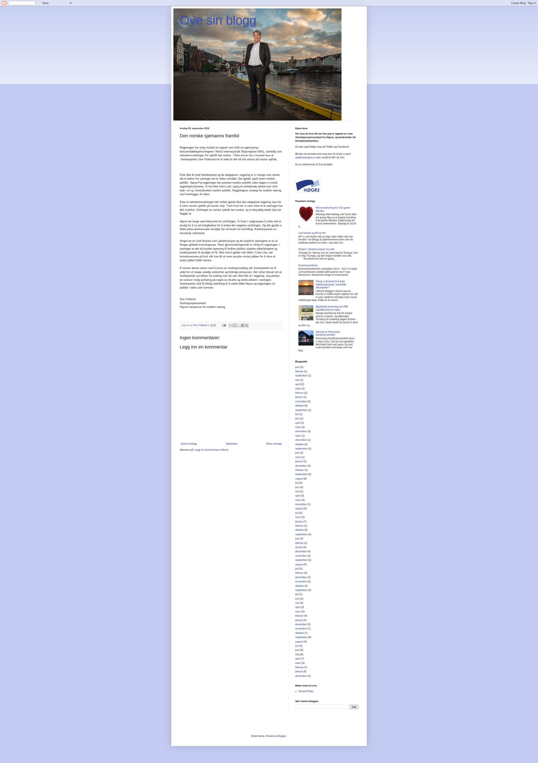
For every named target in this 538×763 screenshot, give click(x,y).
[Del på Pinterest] (247, 325)
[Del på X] (239, 325)
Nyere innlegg (189, 443)
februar (299, 371)
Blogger (281, 736)
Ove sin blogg (218, 20)
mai (297, 380)
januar (299, 397)
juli (297, 414)
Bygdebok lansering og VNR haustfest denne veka (332, 308)
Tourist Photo (305, 691)
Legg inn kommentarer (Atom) (211, 449)
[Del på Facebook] (243, 325)
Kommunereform (308, 265)
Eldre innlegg (274, 443)
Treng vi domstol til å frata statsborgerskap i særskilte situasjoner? (331, 284)
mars (298, 388)
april (297, 384)
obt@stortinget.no (305, 157)
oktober (299, 405)
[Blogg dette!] (235, 325)
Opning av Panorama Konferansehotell (328, 333)
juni (297, 367)
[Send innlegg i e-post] (224, 325)
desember (301, 431)
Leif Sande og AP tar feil (312, 233)
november (301, 401)
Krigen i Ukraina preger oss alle (316, 249)
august (299, 478)
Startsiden (231, 443)
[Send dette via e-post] (231, 325)
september (301, 375)
